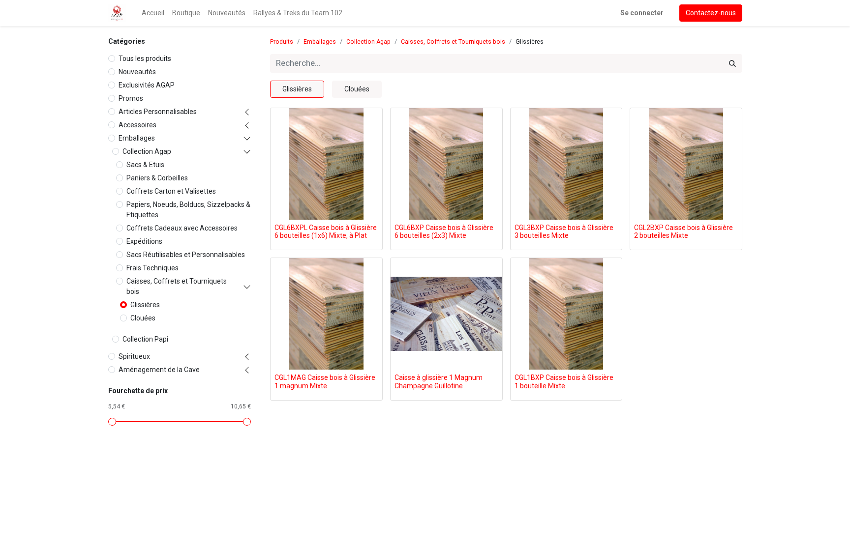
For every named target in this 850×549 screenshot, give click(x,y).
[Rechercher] (732, 63)
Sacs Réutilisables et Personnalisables (185, 255)
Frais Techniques (152, 268)
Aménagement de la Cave (159, 370)
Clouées (142, 318)
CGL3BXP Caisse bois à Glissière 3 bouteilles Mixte (564, 232)
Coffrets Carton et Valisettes (171, 191)
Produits (281, 41)
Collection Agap (146, 151)
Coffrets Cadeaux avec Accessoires (182, 228)
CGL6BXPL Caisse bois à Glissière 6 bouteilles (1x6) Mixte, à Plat (325, 232)
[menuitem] (153, 13)
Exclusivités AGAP (147, 85)
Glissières (145, 305)
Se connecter (642, 13)
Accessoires (137, 125)
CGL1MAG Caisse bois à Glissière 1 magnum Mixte (324, 382)
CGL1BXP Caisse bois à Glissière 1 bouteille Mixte (564, 382)
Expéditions (144, 241)
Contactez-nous (711, 13)
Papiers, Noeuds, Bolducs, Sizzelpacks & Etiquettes (188, 210)
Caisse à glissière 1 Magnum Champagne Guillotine (439, 382)
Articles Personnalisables (158, 112)
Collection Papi (145, 339)
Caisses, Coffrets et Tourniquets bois (176, 286)
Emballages (137, 138)
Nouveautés (137, 72)
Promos (131, 98)
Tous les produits (145, 58)
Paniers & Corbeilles (157, 178)
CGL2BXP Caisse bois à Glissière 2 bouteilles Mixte (683, 232)
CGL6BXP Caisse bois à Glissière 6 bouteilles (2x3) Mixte (444, 232)
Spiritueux (134, 356)
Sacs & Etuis (145, 165)
